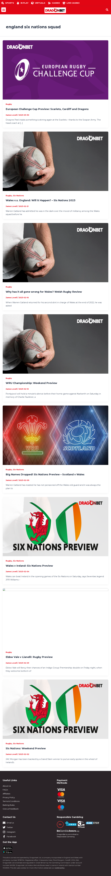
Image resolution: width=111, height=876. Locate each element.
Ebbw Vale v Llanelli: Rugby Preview (29, 657)
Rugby (9, 104)
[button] (3, 9)
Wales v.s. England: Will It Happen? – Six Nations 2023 (40, 200)
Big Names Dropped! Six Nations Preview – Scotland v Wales (45, 474)
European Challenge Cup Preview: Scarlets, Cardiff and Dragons (47, 109)
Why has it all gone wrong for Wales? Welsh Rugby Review (44, 291)
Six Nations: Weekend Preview (26, 748)
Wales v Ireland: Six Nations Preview (29, 565)
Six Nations (18, 196)
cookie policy (60, 868)
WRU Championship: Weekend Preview (31, 383)
